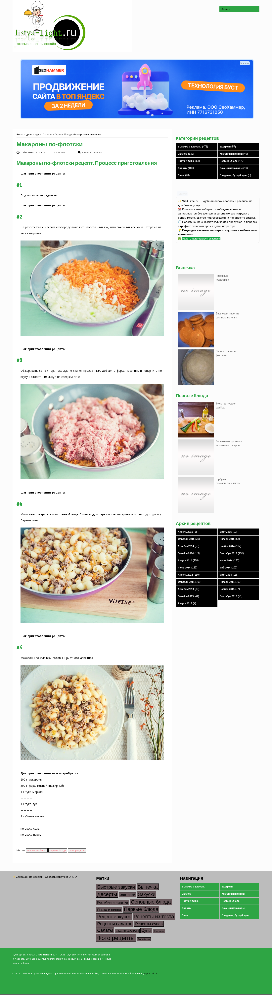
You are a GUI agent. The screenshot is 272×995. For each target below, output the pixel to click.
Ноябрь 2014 (227, 546)
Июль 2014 (226, 560)
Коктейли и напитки (231, 153)
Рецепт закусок (114, 916)
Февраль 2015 (186, 539)
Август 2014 (185, 560)
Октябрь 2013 (186, 596)
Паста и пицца (186, 161)
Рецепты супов (149, 924)
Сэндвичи (159, 931)
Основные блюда (36, 850)
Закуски (182, 153)
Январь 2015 (227, 539)
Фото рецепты (77, 850)
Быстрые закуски (116, 887)
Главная (47, 134)
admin (62, 152)
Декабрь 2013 (186, 589)
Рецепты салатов (114, 923)
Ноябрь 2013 (227, 589)
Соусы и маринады (231, 168)
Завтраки (225, 146)
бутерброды (144, 939)
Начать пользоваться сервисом (201, 238)
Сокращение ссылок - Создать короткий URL (45, 876)
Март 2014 (226, 574)
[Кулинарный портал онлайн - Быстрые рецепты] (72, 51)
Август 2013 (185, 603)
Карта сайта (150, 973)
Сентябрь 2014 (228, 553)
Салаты (182, 168)
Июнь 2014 (184, 567)
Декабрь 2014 (186, 546)
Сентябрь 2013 (228, 596)
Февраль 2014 (186, 582)
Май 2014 (225, 567)
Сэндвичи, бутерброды (233, 175)
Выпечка (148, 887)
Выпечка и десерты (189, 146)
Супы (181, 175)
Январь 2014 (227, 582)
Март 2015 (226, 531)
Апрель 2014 (185, 574)
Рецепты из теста (154, 916)
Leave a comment (92, 152)
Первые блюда (63, 134)
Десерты (107, 894)
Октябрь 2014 (186, 553)
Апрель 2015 (185, 531)
